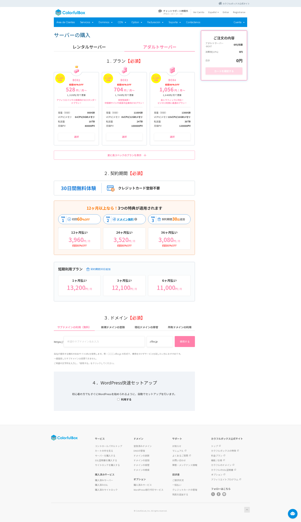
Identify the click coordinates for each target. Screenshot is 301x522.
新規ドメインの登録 (113, 327)
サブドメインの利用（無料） (74, 327)
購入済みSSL (101, 484)
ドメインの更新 (141, 455)
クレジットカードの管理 (184, 489)
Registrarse (239, 12)
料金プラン (216, 455)
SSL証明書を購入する (106, 460)
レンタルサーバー (89, 47)
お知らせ (176, 446)
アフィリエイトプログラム (224, 479)
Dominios (105, 22)
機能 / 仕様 (216, 460)
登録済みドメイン (143, 446)
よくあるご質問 (180, 455)
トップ (214, 446)
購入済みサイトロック (106, 489)
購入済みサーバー (104, 480)
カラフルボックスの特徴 (223, 450)
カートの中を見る (104, 450)
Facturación (154, 22)
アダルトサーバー (159, 47)
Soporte (174, 22)
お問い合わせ (179, 460)
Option (135, 22)
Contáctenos (193, 22)
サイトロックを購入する (107, 465)
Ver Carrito (198, 12)
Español (212, 12)
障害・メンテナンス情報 (184, 465)
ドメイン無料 (119, 219)
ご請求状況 (178, 480)
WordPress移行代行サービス (148, 489)
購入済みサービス (143, 484)
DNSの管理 (139, 450)
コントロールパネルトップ (108, 446)
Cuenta (238, 22)
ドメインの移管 (141, 465)
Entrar (226, 12)
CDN (121, 22)
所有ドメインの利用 (179, 327)
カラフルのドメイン (221, 465)
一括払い (176, 484)
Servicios (86, 22)
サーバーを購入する (105, 455)
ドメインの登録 (141, 460)
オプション (216, 474)
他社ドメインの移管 (146, 327)
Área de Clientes (65, 22)
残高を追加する (180, 494)
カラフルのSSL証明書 (222, 470)
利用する (126, 399)
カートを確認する (224, 71)
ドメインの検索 (141, 470)
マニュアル (178, 450)
